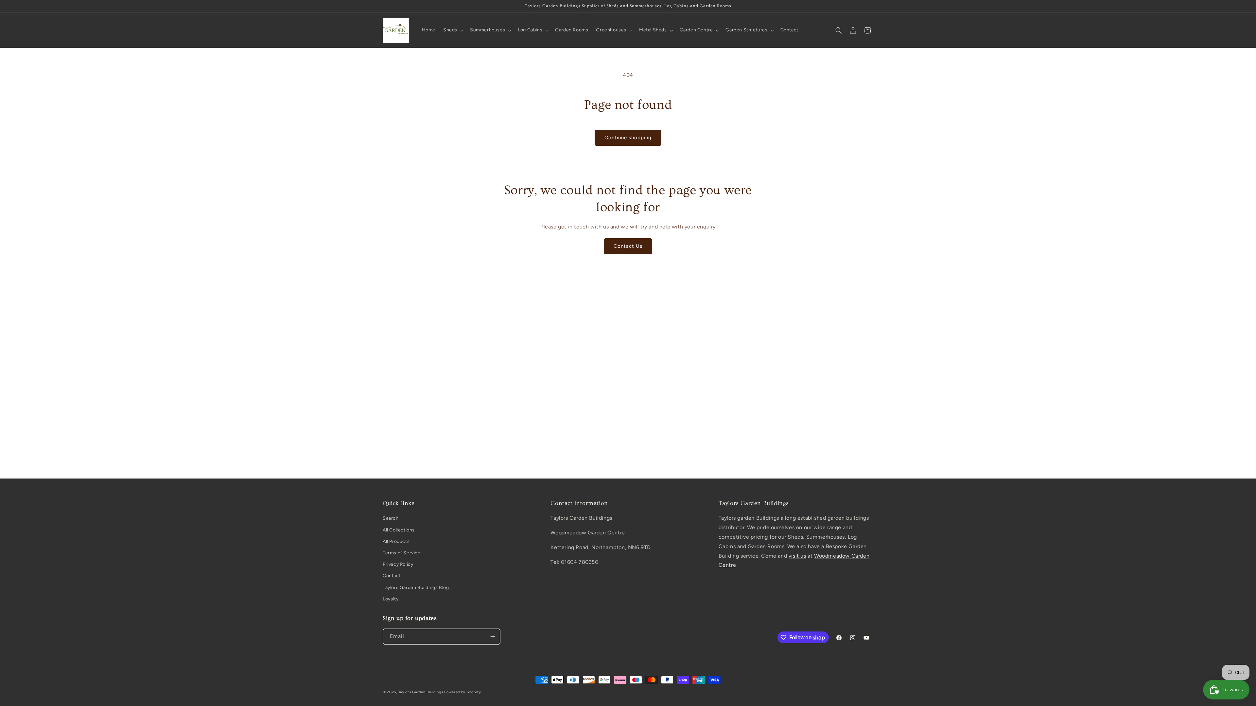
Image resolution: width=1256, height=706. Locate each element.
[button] (452, 30)
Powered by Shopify (462, 692)
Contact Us (628, 246)
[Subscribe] (492, 637)
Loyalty (390, 599)
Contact (392, 576)
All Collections (399, 530)
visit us (797, 556)
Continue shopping (628, 138)
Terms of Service (402, 553)
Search (391, 518)
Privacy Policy (398, 564)
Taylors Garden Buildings (420, 692)
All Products (396, 541)
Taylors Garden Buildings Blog (416, 587)
